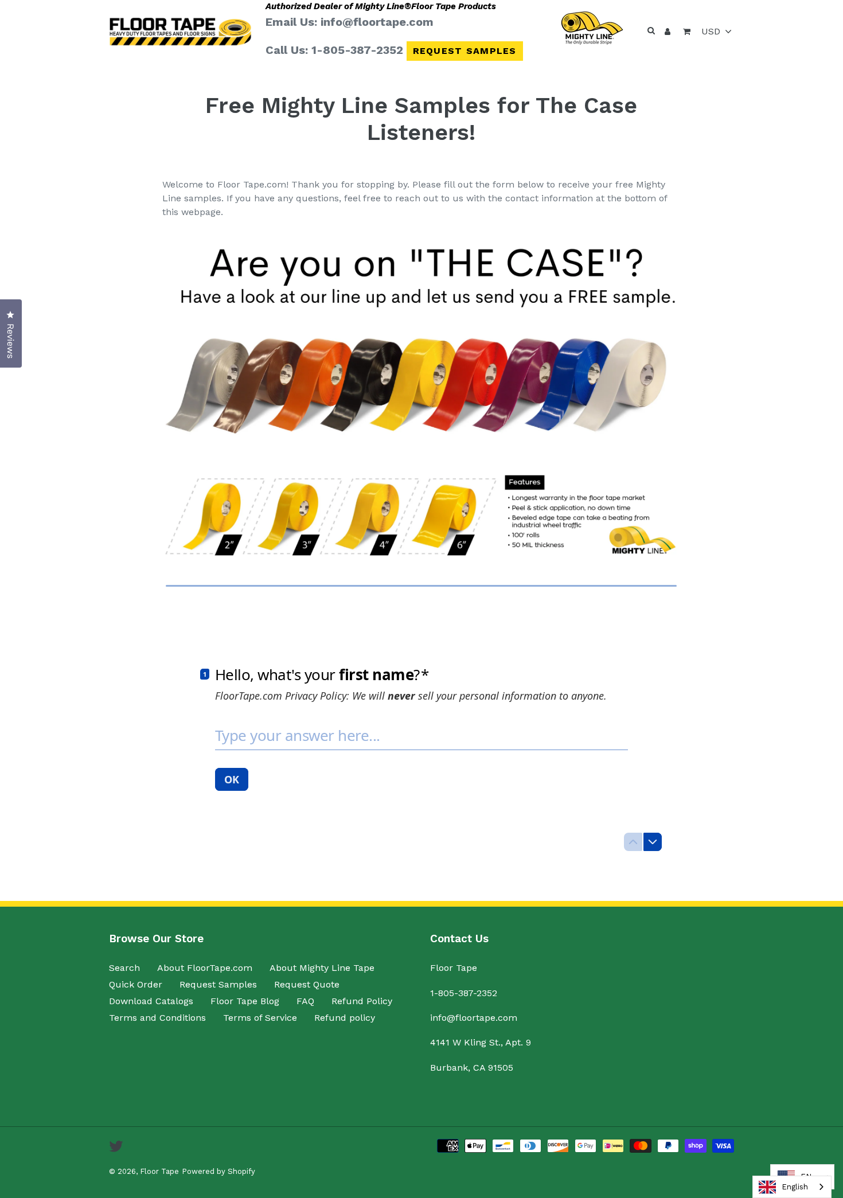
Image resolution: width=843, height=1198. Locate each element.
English (795, 1187)
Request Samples (465, 50)
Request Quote (306, 984)
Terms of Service (260, 1017)
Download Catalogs (151, 1001)
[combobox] (792, 1187)
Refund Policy (361, 1001)
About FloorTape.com (204, 967)
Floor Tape (159, 1171)
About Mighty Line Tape (322, 967)
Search (124, 967)
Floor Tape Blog (244, 1001)
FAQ (305, 1001)
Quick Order (135, 984)
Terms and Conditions (157, 1017)
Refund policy (344, 1017)
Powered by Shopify (218, 1171)
